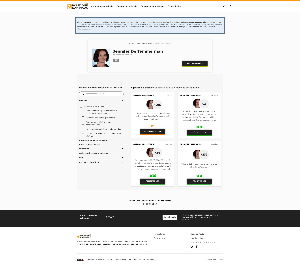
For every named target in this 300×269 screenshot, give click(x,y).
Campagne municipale (94, 106)
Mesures (83, 100)
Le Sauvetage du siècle (198, 22)
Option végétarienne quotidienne (100, 118)
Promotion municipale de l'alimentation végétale (103, 135)
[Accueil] (77, 11)
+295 (157, 104)
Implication (84, 149)
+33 (203, 103)
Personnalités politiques (144, 43)
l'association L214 (128, 260)
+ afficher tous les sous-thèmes (93, 140)
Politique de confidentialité (202, 242)
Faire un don (159, 238)
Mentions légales (198, 238)
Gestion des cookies (214, 260)
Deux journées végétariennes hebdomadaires (98, 123)
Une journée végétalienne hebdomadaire (104, 129)
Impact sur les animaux (89, 144)
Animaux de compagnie (143, 95)
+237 (204, 154)
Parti (81, 158)
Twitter (195, 251)
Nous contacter (197, 234)
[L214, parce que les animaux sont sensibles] (80, 260)
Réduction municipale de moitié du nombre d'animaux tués (101, 112)
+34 (157, 152)
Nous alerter (159, 234)
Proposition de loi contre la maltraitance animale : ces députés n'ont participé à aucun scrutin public (152, 116)
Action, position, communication (94, 153)
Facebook (195, 246)
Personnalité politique (89, 162)
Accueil (131, 43)
